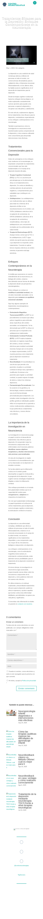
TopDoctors (21, 875)
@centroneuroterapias (21, 865)
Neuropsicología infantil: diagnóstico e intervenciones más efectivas (26, 716)
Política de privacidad (29, 680)
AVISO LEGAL (6, 912)
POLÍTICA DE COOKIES (33, 912)
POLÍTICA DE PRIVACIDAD (18, 912)
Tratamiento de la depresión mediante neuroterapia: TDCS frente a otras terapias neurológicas (27, 801)
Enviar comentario (26, 688)
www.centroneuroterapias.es (25, 909)
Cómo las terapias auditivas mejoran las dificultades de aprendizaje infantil (27, 737)
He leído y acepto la (21, 682)
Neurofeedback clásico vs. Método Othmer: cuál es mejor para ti (26, 759)
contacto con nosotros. (25, 604)
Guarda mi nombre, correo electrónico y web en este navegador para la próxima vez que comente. (20, 674)
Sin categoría (20, 68)
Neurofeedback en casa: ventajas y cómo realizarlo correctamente (27, 779)
